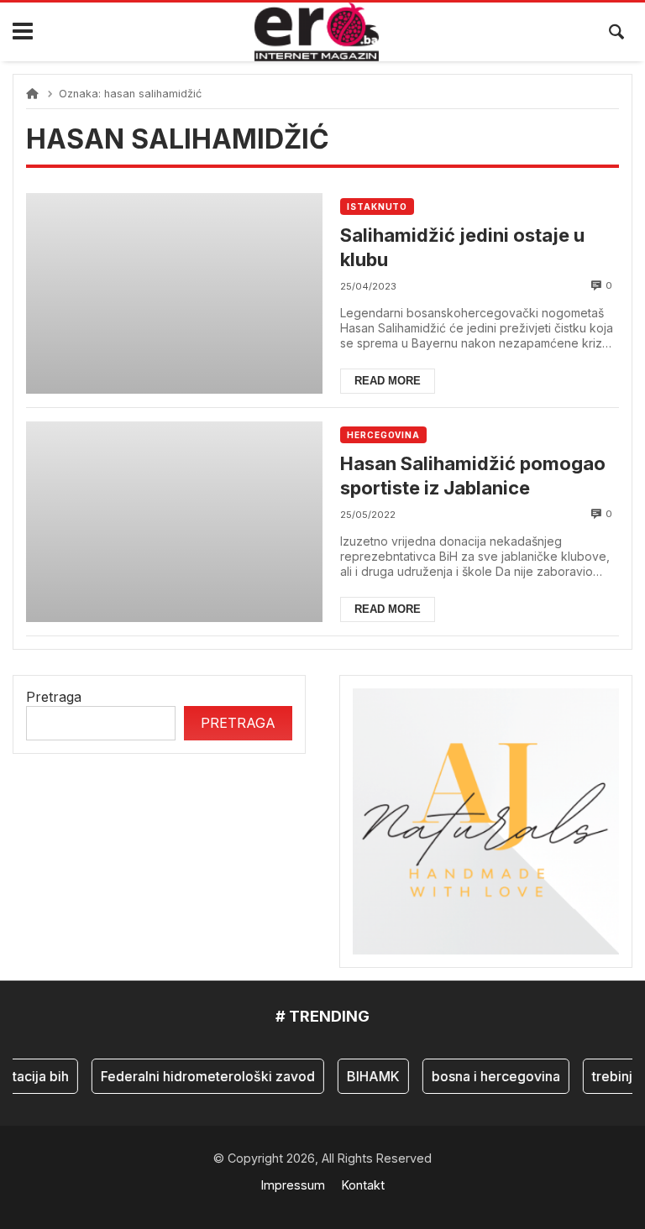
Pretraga (53, 696)
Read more (387, 380)
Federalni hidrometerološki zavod (202, 1076)
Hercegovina (383, 435)
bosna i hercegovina (490, 1076)
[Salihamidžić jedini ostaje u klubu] (174, 293)
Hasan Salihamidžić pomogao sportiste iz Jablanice (473, 475)
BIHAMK (367, 1076)
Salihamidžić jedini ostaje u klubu (462, 247)
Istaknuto (377, 206)
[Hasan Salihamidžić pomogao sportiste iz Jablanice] (174, 521)
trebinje (610, 1076)
